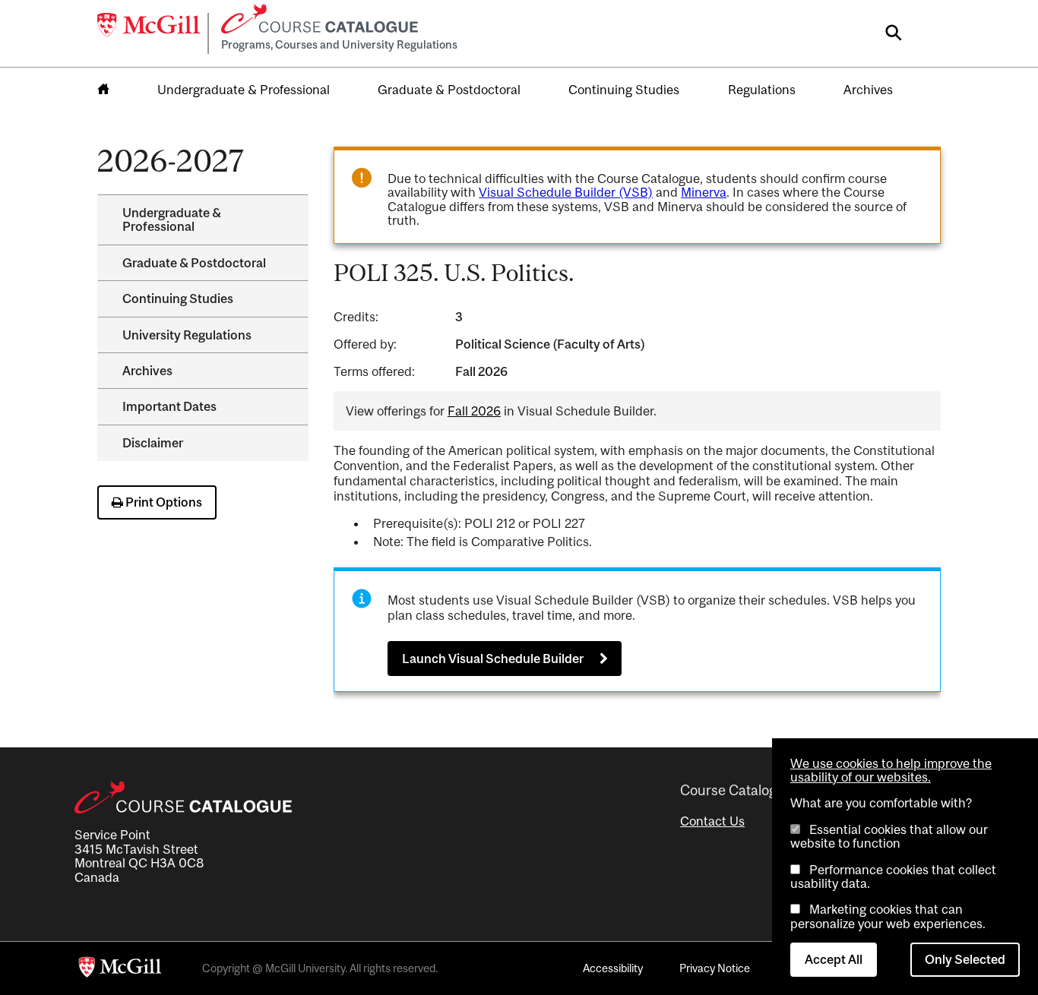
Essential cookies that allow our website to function (889, 836)
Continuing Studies (623, 89)
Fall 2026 (474, 411)
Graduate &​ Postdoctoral (194, 262)
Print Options (162, 502)
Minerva (703, 192)
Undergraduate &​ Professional (171, 219)
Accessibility (613, 968)
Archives (868, 89)
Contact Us (712, 821)
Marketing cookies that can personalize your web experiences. (888, 916)
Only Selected (965, 959)
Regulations (762, 89)
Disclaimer (152, 442)
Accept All (833, 959)
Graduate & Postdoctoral (449, 89)
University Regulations (187, 335)
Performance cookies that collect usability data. (893, 876)
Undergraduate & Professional (243, 89)
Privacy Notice (714, 968)
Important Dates (169, 406)
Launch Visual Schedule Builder (493, 658)
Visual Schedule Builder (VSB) (566, 192)
